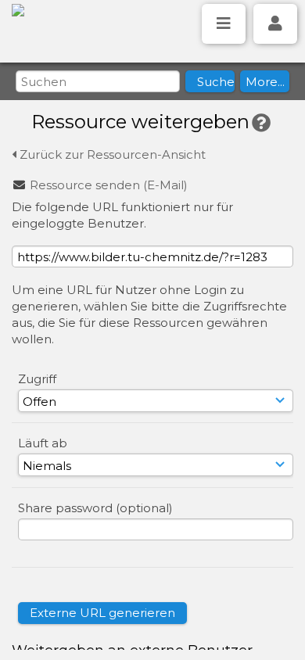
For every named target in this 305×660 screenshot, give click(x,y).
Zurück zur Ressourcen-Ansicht (111, 154)
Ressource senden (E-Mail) (109, 185)
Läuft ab (42, 443)
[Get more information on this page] (261, 123)
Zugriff (37, 378)
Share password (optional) (95, 507)
